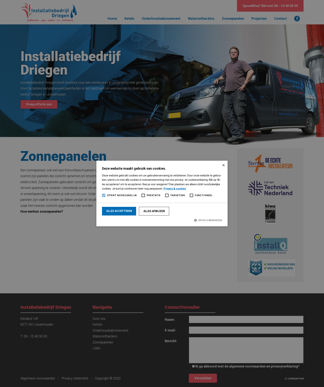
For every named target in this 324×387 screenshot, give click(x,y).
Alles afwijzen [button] (154, 211)
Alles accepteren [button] (119, 210)
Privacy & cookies (175, 188)
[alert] (162, 193)
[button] (162, 220)
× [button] (223, 164)
